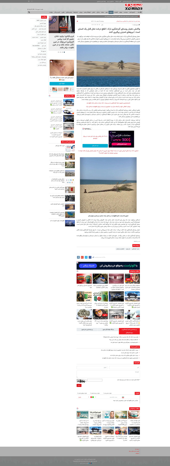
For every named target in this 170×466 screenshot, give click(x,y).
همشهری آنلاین (133, 7)
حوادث (51, 12)
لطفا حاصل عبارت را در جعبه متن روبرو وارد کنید (128, 380)
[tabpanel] (62, 33)
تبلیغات (137, 453)
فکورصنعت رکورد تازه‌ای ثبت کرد (57, 221)
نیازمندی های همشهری (127, 1)
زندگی (98, 12)
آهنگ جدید (43, 40)
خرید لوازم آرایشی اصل (41, 32)
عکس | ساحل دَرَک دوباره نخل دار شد (129, 353)
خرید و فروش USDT (41, 20)
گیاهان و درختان (120, 249)
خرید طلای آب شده (41, 34)
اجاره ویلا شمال (42, 29)
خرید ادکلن (34, 29)
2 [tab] (62, 52)
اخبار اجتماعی (131, 21)
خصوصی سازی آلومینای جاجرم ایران (57, 205)
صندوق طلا (43, 51)
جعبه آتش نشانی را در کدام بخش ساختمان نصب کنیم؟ (56, 188)
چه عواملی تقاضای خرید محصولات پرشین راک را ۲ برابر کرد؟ (56, 171)
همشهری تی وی (110, 1)
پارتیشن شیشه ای (42, 54)
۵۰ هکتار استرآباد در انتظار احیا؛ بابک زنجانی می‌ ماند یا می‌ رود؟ (123, 340)
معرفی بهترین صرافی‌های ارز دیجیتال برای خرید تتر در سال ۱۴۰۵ (57, 180)
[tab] (129, 331)
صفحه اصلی (137, 21)
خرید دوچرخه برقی (42, 43)
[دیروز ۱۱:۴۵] (70, 156)
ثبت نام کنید (95, 146)
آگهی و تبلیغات (118, 1)
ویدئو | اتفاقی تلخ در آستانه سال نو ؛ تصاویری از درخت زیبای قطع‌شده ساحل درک (108, 107)
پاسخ (80, 397)
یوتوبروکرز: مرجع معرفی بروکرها (39, 57)
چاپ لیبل (44, 46)
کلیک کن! (61, 84)
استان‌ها (76, 12)
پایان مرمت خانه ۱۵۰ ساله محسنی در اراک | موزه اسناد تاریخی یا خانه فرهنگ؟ (120, 337)
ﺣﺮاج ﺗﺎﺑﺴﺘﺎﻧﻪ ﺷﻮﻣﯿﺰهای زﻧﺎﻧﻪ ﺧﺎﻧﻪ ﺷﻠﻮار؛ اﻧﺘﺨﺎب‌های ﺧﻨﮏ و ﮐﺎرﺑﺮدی (56, 155)
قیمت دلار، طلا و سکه (134, 451)
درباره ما (137, 449)
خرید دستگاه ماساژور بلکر (40, 26)
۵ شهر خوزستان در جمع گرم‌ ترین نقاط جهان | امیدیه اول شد (124, 342)
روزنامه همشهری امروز (137, 1)
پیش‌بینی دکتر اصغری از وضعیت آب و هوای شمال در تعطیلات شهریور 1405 (57, 214)
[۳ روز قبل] (70, 181)
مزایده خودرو (43, 37)
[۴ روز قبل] (70, 198)
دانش (93, 12)
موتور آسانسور (43, 23)
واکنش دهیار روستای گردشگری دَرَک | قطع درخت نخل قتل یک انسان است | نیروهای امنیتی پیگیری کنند (109, 30)
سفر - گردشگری (135, 249)
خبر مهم (128, 249)
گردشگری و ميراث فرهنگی (122, 21)
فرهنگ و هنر (87, 12)
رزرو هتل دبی (43, 62)
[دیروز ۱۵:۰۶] (70, 148)
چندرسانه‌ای (69, 12)
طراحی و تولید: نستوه (84, 463)
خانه (139, 12)
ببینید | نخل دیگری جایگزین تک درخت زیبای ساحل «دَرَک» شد (124, 355)
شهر (107, 12)
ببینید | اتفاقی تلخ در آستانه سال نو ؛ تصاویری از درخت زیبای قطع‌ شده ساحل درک (119, 350)
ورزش (80, 12)
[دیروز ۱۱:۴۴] (70, 165)
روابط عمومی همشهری (101, 1)
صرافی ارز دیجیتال (42, 48)
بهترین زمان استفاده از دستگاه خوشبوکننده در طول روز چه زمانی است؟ (56, 164)
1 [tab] (64, 52)
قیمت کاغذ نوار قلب (59, 146)
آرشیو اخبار (132, 12)
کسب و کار (57, 12)
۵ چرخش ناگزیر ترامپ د (132, 16)
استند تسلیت (35, 37)
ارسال (79, 385)
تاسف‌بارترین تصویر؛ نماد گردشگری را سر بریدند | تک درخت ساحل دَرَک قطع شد (108, 103)
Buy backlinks (36, 46)
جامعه (111, 12)
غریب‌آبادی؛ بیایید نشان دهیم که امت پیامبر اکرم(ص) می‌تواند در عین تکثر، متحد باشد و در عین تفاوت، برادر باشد (63, 42)
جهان (120, 12)
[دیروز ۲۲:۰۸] (62, 24)
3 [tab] (60, 52)
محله (102, 12)
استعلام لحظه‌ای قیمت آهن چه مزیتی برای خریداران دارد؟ (57, 196)
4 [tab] (58, 52)
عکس (63, 12)
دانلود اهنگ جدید (42, 60)
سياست (126, 12)
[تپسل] (83, 129)
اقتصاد (116, 12)
